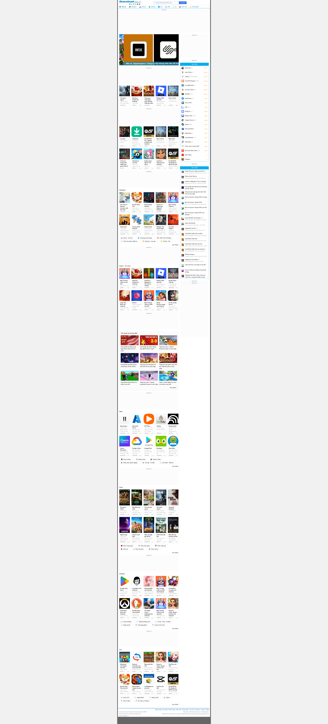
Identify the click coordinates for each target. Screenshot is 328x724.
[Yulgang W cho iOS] (183, 229)
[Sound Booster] (183, 137)
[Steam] (183, 124)
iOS (120, 650)
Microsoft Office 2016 (192, 151)
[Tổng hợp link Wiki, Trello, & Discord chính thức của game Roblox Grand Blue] (183, 276)
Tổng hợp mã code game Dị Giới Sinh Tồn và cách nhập (195, 193)
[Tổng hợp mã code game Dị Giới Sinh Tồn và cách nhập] (183, 193)
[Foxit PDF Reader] (183, 81)
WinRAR (189, 94)
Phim (121, 487)
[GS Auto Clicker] (183, 89)
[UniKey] (183, 76)
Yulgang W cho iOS (191, 228)
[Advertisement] (164, 23)
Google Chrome (190, 120)
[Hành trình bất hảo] (183, 224)
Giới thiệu (165, 709)
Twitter (203, 709)
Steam (188, 124)
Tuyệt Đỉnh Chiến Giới (191, 238)
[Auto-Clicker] (183, 72)
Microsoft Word (191, 129)
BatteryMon (189, 133)
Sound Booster (190, 137)
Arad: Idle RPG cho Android (194, 218)
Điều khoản (172, 709)
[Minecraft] (183, 68)
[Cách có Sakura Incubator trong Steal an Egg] (183, 271)
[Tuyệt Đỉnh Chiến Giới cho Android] (183, 250)
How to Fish (188, 102)
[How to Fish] (183, 103)
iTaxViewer (189, 142)
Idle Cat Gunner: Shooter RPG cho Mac (196, 198)
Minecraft (189, 68)
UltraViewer (189, 98)
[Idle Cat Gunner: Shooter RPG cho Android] (183, 213)
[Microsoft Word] (183, 129)
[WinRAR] (183, 94)
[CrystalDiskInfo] (183, 85)
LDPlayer (187, 159)
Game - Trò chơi (124, 266)
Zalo (187, 107)
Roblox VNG (190, 115)
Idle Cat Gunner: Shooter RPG (193, 202)
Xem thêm (175, 245)
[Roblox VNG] (183, 116)
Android (122, 574)
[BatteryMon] (183, 133)
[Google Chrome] (183, 120)
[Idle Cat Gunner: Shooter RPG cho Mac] (183, 198)
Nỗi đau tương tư (189, 254)
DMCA (207, 709)
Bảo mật (178, 709)
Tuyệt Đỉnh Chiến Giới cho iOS (193, 244)
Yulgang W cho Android (192, 259)
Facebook (197, 709)
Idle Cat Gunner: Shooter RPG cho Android (194, 213)
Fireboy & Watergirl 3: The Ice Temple (195, 181)
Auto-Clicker (189, 72)
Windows (122, 190)
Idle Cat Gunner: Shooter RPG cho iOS (196, 208)
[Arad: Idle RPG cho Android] (183, 219)
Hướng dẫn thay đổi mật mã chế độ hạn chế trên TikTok (196, 187)
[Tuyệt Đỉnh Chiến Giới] (183, 239)
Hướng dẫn (185, 709)
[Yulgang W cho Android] (183, 260)
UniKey (191, 77)
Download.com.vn (196, 711)
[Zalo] (183, 107)
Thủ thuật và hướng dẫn (129, 333)
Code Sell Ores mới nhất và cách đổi (195, 264)
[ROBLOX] (183, 111)
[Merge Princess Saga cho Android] (183, 172)
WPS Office (188, 155)
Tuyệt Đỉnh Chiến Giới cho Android (195, 249)
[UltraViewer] (183, 98)
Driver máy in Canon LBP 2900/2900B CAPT (192, 146)
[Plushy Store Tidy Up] (183, 177)
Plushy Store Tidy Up (191, 176)
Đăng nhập (158, 709)
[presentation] (122, 49)
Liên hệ (191, 709)
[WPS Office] (183, 155)
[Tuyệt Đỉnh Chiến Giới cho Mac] (183, 234)
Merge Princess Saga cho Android (195, 171)
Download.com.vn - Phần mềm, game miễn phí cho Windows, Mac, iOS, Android (130, 2)
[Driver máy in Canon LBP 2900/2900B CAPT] (183, 146)
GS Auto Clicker (190, 89)
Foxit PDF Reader (192, 81)
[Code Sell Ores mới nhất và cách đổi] (183, 265)
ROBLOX (188, 111)
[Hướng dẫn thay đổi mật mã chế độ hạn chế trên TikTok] (183, 187)
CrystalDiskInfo (190, 85)
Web (120, 411)
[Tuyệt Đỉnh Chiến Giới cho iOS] (183, 245)
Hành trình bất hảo (190, 223)
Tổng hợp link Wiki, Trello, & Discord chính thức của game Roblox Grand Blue (195, 276)
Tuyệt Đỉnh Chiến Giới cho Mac (193, 233)
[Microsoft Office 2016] (183, 150)
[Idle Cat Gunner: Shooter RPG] (183, 203)
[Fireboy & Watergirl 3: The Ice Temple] (183, 182)
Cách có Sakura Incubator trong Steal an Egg (195, 271)
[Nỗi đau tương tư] (183, 255)
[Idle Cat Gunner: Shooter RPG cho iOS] (183, 208)
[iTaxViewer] (183, 142)
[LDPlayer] (183, 159)
